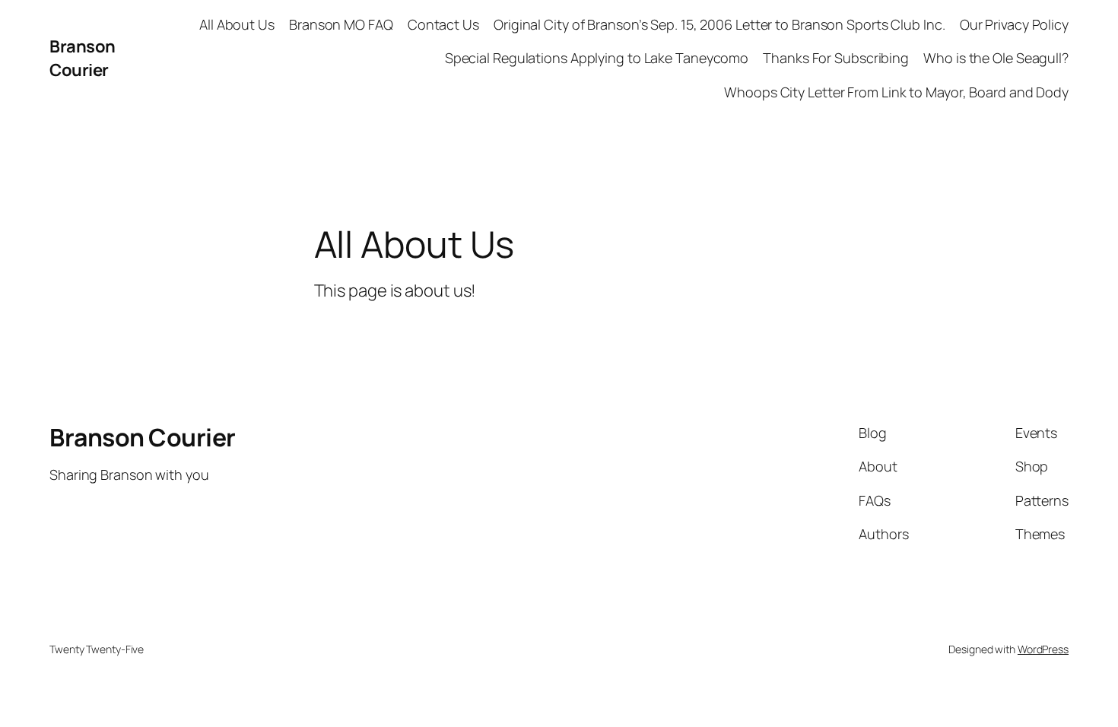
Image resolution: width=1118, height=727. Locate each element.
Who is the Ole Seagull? (996, 58)
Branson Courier (82, 58)
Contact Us (443, 24)
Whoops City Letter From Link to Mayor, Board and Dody (896, 92)
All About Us (237, 24)
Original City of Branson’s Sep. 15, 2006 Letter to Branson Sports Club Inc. (719, 24)
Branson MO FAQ (341, 24)
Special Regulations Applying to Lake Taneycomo (596, 58)
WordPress (1043, 649)
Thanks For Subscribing (836, 58)
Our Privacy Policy (1014, 24)
